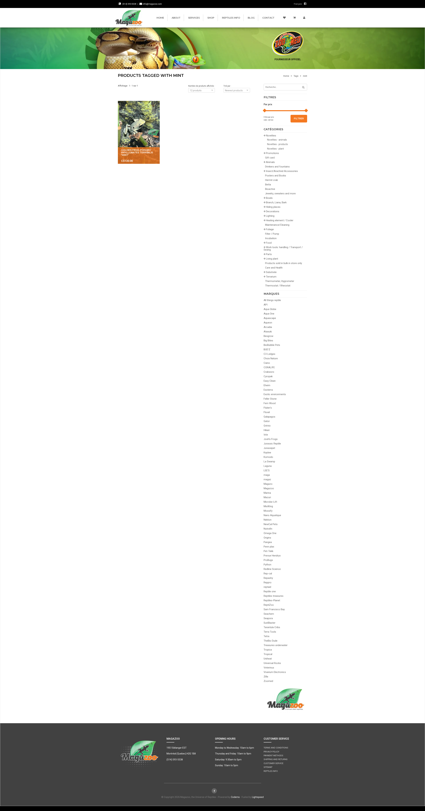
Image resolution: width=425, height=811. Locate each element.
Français (298, 4)
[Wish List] (284, 17)
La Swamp (269, 461)
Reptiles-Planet (272, 600)
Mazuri (267, 497)
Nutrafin (268, 528)
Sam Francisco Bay (274, 609)
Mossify (268, 510)
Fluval (267, 412)
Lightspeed (258, 797)
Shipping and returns (276, 759)
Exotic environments (275, 394)
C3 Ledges (269, 353)
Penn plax (269, 546)
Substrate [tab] (271, 272)
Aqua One (269, 313)
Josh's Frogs (271, 439)
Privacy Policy (271, 751)
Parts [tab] (269, 254)
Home (160, 17)
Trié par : (227, 86)
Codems (235, 797)
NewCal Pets (271, 524)
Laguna (268, 465)
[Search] (302, 87)
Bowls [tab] (269, 197)
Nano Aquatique (272, 515)
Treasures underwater (276, 645)
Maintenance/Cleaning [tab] (277, 224)
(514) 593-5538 (129, 4)
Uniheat (268, 658)
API (265, 304)
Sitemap (268, 767)
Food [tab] (269, 242)
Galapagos (269, 416)
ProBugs (268, 560)
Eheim (267, 385)
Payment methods (273, 755)
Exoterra (268, 389)
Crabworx (269, 371)
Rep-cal (268, 573)
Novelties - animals (277, 139)
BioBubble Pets (272, 345)
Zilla (266, 676)
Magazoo (269, 488)
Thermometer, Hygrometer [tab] (279, 281)
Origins (267, 537)
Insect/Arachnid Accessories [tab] (282, 171)
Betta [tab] (268, 184)
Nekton (267, 519)
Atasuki (268, 331)
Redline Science (272, 569)
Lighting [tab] (270, 215)
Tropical (268, 654)
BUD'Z (267, 349)
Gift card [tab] (270, 157)
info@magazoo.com (152, 4)
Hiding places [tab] (273, 206)
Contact (268, 17)
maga (267, 474)
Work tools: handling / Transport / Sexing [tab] (283, 248)
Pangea (268, 542)
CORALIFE (269, 367)
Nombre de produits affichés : (201, 86)
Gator (267, 421)
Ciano (267, 362)
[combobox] (236, 90)
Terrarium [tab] (271, 276)
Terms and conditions (276, 747)
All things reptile (272, 300)
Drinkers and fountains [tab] (277, 166)
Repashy (268, 578)
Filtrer (299, 118)
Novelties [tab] (271, 135)
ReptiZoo (269, 604)
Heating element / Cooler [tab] (279, 220)
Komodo (268, 457)
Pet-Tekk (268, 551)
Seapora (268, 618)
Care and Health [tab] (274, 267)
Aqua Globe (270, 309)
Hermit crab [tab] (271, 180)
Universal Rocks (272, 663)
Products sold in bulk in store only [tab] (283, 263)
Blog (251, 17)
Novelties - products (277, 144)
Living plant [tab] (272, 258)
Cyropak (268, 376)
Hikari (267, 430)
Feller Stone (270, 398)
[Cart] (294, 17)
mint (305, 76)
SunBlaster (269, 622)
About (176, 17)
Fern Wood (270, 403)
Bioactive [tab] (270, 189)
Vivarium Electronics (275, 672)
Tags (296, 76)
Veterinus (269, 667)
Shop (210, 17)
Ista (266, 434)
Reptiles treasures (273, 595)
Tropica (268, 649)
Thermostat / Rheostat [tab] (277, 285)
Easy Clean (270, 380)
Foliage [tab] (270, 229)
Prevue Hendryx (272, 555)
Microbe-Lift (270, 501)
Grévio (267, 425)
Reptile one (270, 591)
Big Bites (268, 340)
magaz (267, 479)
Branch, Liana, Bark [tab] (276, 202)
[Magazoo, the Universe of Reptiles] (129, 18)
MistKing (268, 506)
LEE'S (267, 470)
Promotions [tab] (272, 153)
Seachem (269, 613)
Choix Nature (271, 358)
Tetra (266, 636)
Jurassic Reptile (272, 443)
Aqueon (268, 322)
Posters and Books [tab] (275, 175)
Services (194, 17)
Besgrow (268, 336)
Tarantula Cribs (272, 627)
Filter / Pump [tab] (272, 233)
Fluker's (268, 407)
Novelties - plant (275, 148)
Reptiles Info (231, 17)
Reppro (267, 582)
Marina (267, 492)
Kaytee (267, 452)
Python (267, 564)
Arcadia (268, 327)
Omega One (270, 533)
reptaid (267, 586)
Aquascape (270, 318)
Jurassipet (269, 448)
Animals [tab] (270, 162)
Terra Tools (270, 631)
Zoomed (268, 681)
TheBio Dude (270, 640)
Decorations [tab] (272, 211)
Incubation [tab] (271, 238)
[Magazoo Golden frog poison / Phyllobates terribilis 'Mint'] (139, 132)
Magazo (268, 483)
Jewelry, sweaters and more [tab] (280, 193)
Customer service (273, 763)
